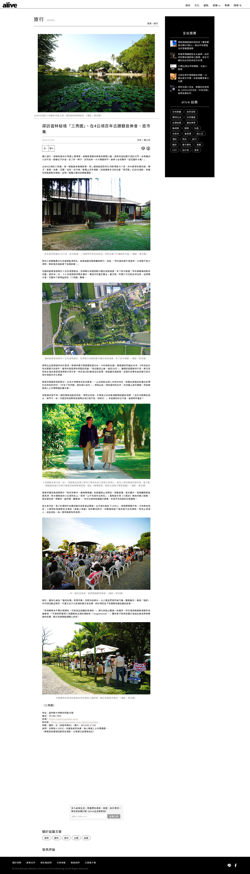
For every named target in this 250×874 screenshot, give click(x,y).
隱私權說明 (46, 862)
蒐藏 (199, 144)
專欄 (227, 5)
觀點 (206, 5)
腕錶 (187, 128)
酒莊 (174, 139)
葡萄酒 (188, 133)
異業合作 (30, 862)
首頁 (149, 23)
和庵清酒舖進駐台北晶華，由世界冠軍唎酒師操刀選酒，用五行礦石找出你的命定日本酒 (193, 57)
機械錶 (175, 128)
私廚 (196, 128)
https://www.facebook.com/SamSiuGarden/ (75, 722)
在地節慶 (176, 111)
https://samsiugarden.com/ (63, 718)
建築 (46, 837)
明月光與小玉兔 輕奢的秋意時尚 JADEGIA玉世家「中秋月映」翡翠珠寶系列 (193, 90)
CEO (174, 150)
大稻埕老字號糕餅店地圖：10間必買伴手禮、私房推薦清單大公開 (193, 78)
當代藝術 (186, 144)
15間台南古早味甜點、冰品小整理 (192, 67)
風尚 (187, 5)
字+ (51, 148)
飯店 (174, 144)
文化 (197, 5)
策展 (215, 5)
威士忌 (200, 133)
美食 (196, 150)
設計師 (185, 150)
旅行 (156, 23)
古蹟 (76, 837)
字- (45, 148)
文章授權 (61, 862)
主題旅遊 (176, 122)
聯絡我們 (75, 862)
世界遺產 (191, 117)
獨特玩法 (176, 117)
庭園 (86, 837)
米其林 (175, 133)
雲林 (66, 837)
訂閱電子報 (90, 862)
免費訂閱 (113, 816)
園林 (56, 837)
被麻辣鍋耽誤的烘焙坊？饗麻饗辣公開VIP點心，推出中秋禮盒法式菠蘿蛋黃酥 (193, 45)
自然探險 (191, 111)
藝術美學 (191, 122)
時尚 (184, 139)
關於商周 (16, 862)
